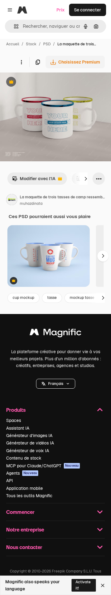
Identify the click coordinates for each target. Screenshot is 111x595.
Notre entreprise (25, 529)
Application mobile (24, 488)
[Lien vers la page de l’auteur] (11, 200)
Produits (16, 410)
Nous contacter (24, 547)
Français (55, 383)
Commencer (20, 512)
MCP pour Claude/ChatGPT (42, 466)
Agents (21, 473)
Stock (31, 44)
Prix (60, 10)
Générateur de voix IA (27, 450)
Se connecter (87, 10)
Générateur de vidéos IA (30, 443)
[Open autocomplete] (13, 26)
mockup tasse (82, 297)
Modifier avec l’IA (34, 180)
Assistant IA (17, 428)
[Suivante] (85, 178)
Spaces (13, 420)
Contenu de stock (23, 458)
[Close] (103, 585)
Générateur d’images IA (29, 435)
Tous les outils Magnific (29, 495)
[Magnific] (55, 333)
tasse (52, 297)
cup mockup (23, 297)
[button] (55, 384)
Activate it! (83, 585)
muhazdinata (31, 203)
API (9, 480)
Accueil (12, 44)
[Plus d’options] (21, 62)
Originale (41, 82)
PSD (47, 44)
